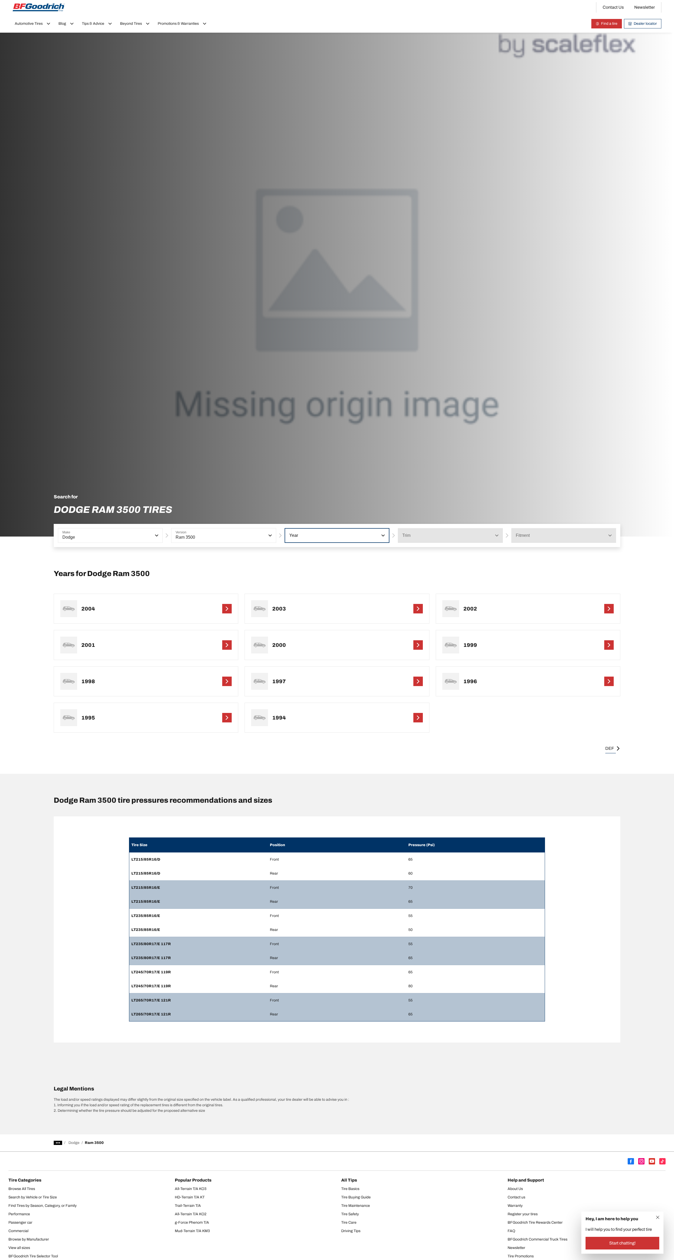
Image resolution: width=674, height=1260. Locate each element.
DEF (609, 748)
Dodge (74, 1143)
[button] (156, 535)
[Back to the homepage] (39, 7)
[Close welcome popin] (657, 1217)
